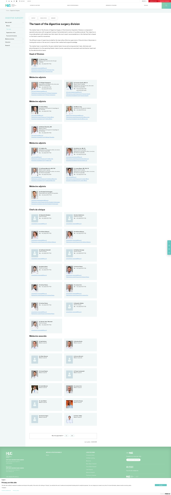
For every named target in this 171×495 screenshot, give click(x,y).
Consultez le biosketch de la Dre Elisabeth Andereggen (44, 204)
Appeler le (153, 1)
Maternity (88, 461)
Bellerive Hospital (90, 472)
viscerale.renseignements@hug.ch (39, 200)
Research (7, 45)
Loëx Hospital (89, 469)
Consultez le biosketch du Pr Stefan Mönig (41, 119)
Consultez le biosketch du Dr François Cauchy (77, 95)
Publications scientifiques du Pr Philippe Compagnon (44, 93)
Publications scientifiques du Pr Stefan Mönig (42, 117)
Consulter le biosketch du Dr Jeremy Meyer (76, 180)
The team (8, 29)
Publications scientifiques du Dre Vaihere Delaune (43, 242)
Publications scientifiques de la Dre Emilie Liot (77, 158)
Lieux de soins (90, 452)
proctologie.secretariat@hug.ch (74, 157)
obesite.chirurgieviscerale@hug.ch (74, 115)
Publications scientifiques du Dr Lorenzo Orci (77, 295)
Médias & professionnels (54, 452)
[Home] (10, 5)
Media (47, 455)
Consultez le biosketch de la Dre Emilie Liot (76, 160)
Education (7, 42)
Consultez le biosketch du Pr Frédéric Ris (41, 160)
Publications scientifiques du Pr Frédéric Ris (42, 158)
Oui (66, 435)
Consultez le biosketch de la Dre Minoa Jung (77, 119)
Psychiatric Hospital (91, 475)
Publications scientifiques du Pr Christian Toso (42, 69)
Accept (160, 485)
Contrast (22, 1)
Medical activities (9, 39)
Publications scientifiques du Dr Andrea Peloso (77, 277)
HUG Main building (90, 458)
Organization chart (11, 32)
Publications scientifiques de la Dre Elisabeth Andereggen (45, 202)
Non (72, 435)
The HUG (146, 5)
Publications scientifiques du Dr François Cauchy (78, 94)
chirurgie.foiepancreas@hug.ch (39, 91)
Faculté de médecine (132, 470)
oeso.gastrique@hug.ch (37, 115)
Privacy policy (16, 490)
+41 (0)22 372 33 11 (12, 477)
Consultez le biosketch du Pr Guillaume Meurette (43, 180)
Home (7, 10)
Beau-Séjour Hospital (91, 463)
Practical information (11, 35)
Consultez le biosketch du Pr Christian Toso (42, 71)
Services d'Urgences (164, 1)
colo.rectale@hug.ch (36, 157)
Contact (29, 1)
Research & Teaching (111, 5)
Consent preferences (6, 490)
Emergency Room (90, 455)
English (144, 1)
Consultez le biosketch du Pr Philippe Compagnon (43, 94)
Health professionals (72, 5)
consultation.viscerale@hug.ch (39, 68)
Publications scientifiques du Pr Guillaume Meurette (44, 178)
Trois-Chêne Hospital (91, 466)
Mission (8, 25)
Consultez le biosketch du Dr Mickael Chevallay (42, 137)
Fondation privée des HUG (133, 456)
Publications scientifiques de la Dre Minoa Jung (77, 117)
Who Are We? (8, 22)
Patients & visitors (35, 5)
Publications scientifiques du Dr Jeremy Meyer (77, 178)
